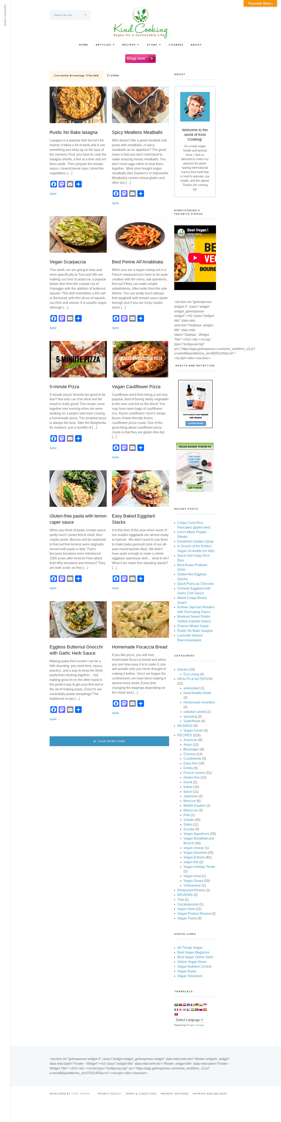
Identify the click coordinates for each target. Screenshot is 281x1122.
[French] (192, 1004)
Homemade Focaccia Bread (139, 646)
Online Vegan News (192, 962)
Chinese (189, 754)
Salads (188, 819)
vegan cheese (193, 848)
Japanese (190, 796)
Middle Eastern (194, 805)
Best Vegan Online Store (195, 957)
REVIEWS (185, 895)
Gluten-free (191, 777)
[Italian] (176, 1009)
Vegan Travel (187, 918)
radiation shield (194, 712)
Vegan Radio (186, 971)
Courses (176, 44)
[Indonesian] (205, 1004)
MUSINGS (185, 725)
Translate (199, 1025)
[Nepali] (188, 1009)
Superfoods (191, 721)
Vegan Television (189, 976)
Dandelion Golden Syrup (195, 541)
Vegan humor (193, 730)
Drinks (188, 768)
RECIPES (129, 44)
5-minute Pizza (64, 386)
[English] (188, 1004)
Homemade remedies (199, 702)
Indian (188, 787)
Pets (186, 815)
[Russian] (201, 1009)
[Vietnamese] (176, 1014)
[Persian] (192, 1009)
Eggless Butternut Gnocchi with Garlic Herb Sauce (76, 650)
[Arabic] (176, 1004)
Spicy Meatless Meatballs (137, 132)
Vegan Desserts (195, 852)
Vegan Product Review (194, 913)
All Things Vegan (189, 947)
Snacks (188, 829)
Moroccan (190, 810)
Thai (180, 899)
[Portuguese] (197, 1009)
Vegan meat (192, 876)
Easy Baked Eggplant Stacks (133, 519)
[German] (197, 1004)
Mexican (189, 801)
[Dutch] (184, 1004)
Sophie (53, 194)
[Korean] (184, 1009)
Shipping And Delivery (210, 1093)
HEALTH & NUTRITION (194, 679)
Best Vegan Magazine (193, 952)
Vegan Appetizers (196, 833)
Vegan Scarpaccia (68, 261)
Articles (103, 44)
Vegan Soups (193, 880)
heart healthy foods (197, 693)
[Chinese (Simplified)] (180, 1004)
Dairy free (190, 763)
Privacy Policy (109, 1093)
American (190, 740)
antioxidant (191, 688)
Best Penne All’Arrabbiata (137, 261)
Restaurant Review (191, 890)
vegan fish (191, 862)
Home (83, 44)
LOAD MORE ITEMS (111, 741)
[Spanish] (205, 1009)
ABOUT (196, 44)
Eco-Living (191, 674)
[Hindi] (201, 1004)
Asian (187, 744)
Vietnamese (192, 885)
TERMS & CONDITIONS (141, 1093)
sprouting (190, 716)
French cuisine (194, 772)
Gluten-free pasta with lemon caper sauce (78, 519)
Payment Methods (175, 1093)
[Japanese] (180, 1009)
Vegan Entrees (194, 857)
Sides (187, 824)
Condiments (192, 758)
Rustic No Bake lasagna (74, 132)
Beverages (191, 749)
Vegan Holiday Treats (199, 866)
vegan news (186, 909)
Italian (187, 791)
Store (152, 44)
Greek (187, 782)
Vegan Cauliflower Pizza (136, 386)
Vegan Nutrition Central (194, 966)
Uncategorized (188, 904)
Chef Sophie (81, 1093)
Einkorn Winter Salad (192, 626)
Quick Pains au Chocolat (195, 583)
